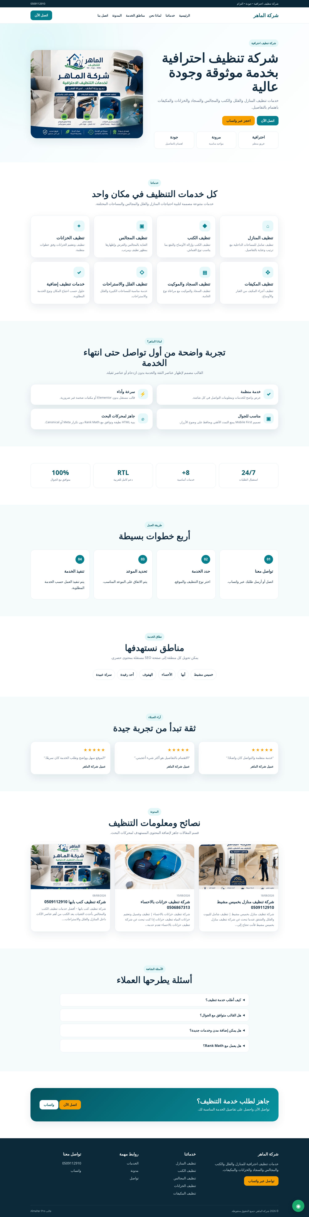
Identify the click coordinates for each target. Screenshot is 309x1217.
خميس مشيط (203, 674)
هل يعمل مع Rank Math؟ (222, 1045)
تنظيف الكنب (187, 1170)
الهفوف (148, 674)
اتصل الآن (41, 15)
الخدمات (133, 1163)
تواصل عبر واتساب (261, 1181)
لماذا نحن (155, 15)
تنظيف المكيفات (184, 1193)
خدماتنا (170, 15)
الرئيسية (184, 15)
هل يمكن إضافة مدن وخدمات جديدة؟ (215, 1030)
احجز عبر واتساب (238, 120)
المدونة (117, 15)
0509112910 (71, 1163)
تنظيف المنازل (186, 1163)
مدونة (135, 1170)
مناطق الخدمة (135, 15)
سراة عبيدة (104, 674)
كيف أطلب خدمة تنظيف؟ (223, 1000)
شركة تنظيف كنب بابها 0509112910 (75, 901)
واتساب (49, 1104)
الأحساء (167, 674)
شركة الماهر (266, 15)
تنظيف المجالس (185, 1178)
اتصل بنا (103, 15)
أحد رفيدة (127, 674)
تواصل (134, 1178)
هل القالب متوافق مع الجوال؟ (220, 1015)
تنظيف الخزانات (185, 1185)
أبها (183, 674)
